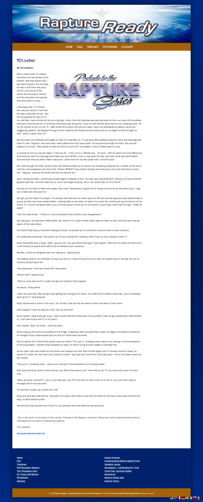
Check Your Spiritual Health (118, 471)
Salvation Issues (112, 464)
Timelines (92, 46)
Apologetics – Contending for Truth (121, 467)
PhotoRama (22, 477)
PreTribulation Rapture (28, 467)
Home (69, 46)
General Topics (111, 481)
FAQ (19, 460)
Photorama (110, 46)
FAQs (80, 46)
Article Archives (112, 457)
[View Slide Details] (101, 24)
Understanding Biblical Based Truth (122, 460)
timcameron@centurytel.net (31, 433)
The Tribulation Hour (27, 471)
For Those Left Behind (27, 474)
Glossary (127, 46)
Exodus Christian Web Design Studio (125, 493)
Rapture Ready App (114, 477)
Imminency (109, 474)
